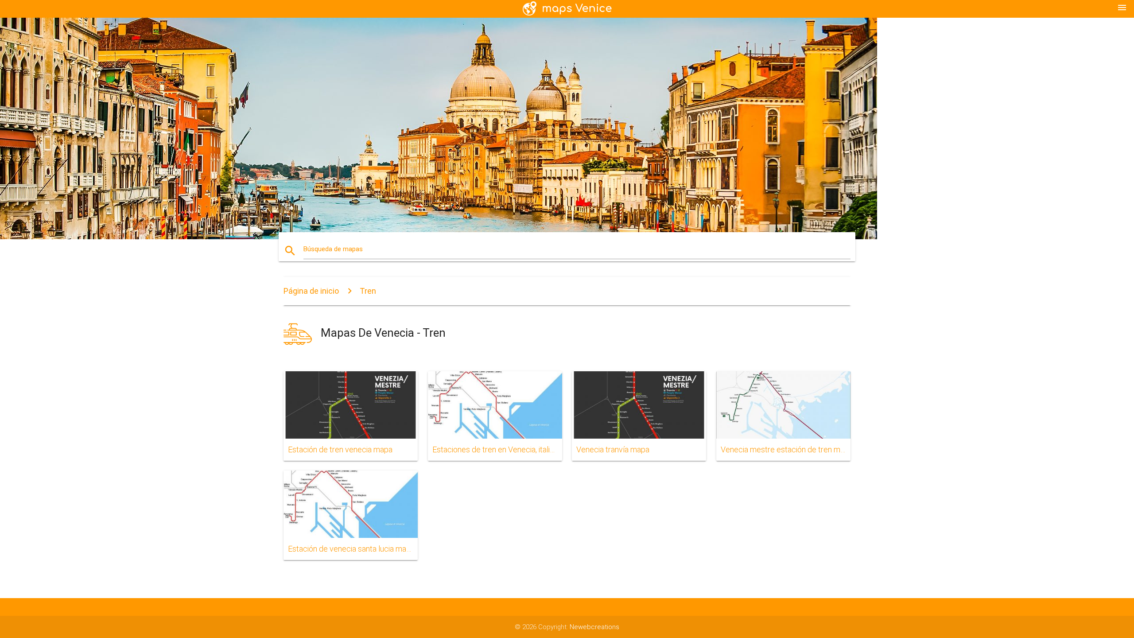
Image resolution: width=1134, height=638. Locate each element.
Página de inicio (311, 291)
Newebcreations (594, 627)
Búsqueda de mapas (333, 249)
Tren (368, 291)
